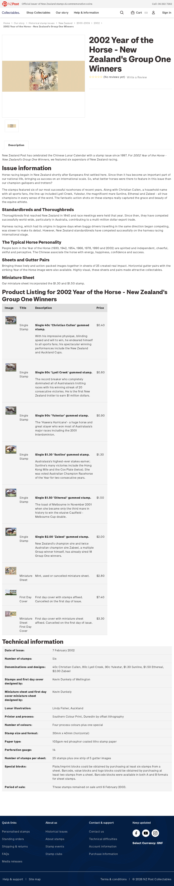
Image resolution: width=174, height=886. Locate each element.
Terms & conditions (113, 879)
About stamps (55, 838)
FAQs (5, 853)
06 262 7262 (165, 3)
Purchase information (103, 853)
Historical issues (57, 831)
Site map (35, 879)
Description (16, 145)
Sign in (166, 12)
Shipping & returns (15, 846)
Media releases (12, 861)
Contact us (96, 831)
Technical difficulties (103, 838)
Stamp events (55, 846)
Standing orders (13, 838)
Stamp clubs (54, 853)
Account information (103, 846)
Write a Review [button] (137, 77)
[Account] (154, 12)
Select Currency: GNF (148, 843)
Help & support (13, 879)
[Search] (122, 12)
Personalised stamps (16, 831)
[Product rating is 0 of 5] (96, 77)
